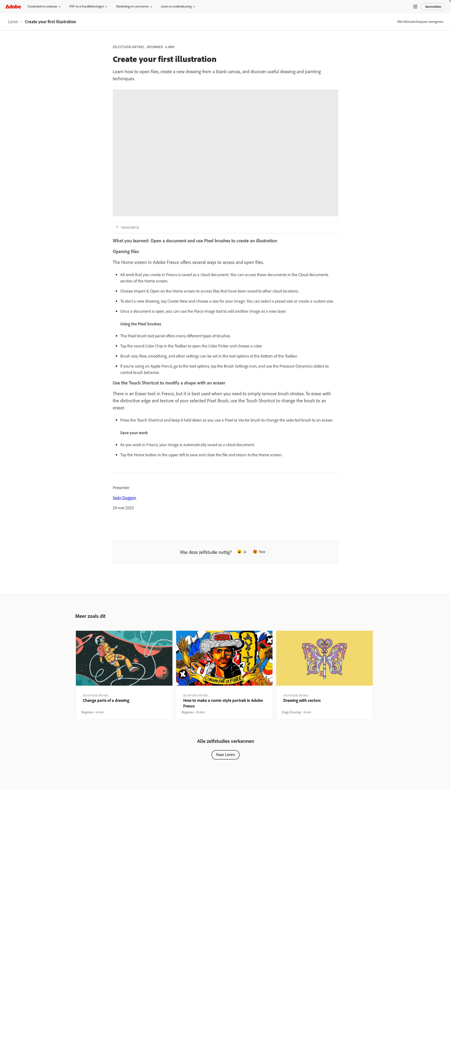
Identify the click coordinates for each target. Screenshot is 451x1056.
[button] (415, 6)
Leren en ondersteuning (176, 6)
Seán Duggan (124, 497)
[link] (13, 21)
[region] (124, 675)
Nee (262, 551)
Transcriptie (130, 227)
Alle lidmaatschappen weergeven (420, 21)
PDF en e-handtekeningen (86, 6)
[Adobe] (13, 6)
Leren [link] (13, 21)
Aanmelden (433, 6)
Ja (244, 551)
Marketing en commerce (132, 6)
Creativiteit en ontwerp (42, 6)
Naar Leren (225, 754)
